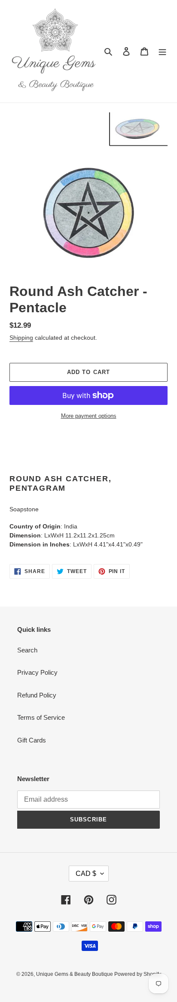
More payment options (88, 416)
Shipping (21, 337)
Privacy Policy (37, 672)
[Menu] (162, 51)
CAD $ (86, 873)
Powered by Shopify (137, 974)
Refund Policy (36, 695)
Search (27, 650)
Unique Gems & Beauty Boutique (75, 974)
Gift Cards (31, 740)
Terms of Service (41, 717)
